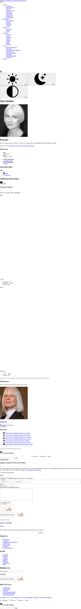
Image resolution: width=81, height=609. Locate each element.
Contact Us (6, 540)
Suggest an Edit (4, 459)
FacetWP (35, 597)
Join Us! (40, 532)
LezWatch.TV (16, 597)
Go (16, 458)
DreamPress (48, 597)
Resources (5, 546)
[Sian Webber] (14, 136)
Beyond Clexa (6, 589)
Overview (17, 145)
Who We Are (6, 539)
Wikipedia (7, 175)
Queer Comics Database (9, 592)
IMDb (6, 173)
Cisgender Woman (7, 161)
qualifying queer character (34, 470)
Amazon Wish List (7, 548)
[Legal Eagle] (5, 426)
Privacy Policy (6, 545)
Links (21, 145)
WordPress (29, 597)
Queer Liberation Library (9, 593)
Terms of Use (6, 543)
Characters (31, 145)
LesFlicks (5, 590)
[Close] (4, 2)
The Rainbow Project (8, 595)
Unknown (5, 163)
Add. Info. (25, 145)
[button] (1, 72)
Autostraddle (6, 587)
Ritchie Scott (3, 422)
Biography (11, 145)
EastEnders (4, 425)
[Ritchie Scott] (14, 418)
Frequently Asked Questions (10, 542)
